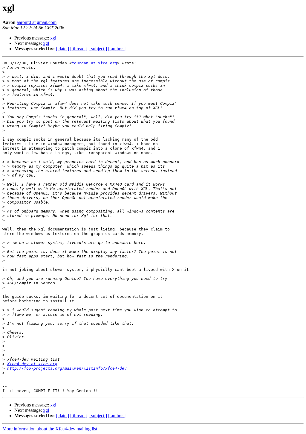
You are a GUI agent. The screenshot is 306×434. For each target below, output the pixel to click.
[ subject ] (97, 48)
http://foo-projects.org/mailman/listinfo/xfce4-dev (67, 368)
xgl (53, 37)
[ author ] (117, 48)
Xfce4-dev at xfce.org (32, 364)
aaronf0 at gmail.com (36, 22)
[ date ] (62, 48)
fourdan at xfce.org (94, 63)
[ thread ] (78, 48)
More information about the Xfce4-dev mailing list (49, 428)
